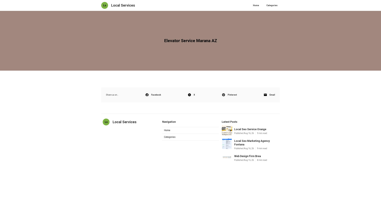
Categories (272, 5)
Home (256, 5)
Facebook (156, 95)
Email (272, 95)
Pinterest (232, 95)
